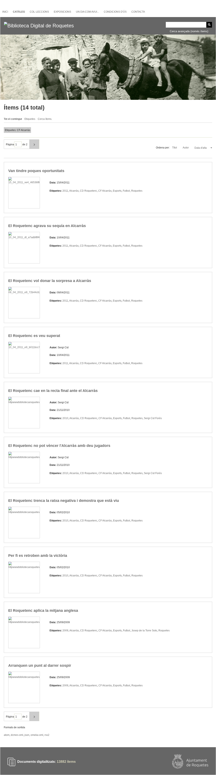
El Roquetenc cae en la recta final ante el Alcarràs (53, 391)
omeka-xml (37, 735)
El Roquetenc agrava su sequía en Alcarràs (47, 226)
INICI (5, 11)
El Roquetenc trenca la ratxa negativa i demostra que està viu (63, 500)
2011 (65, 190)
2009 (65, 630)
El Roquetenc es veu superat (34, 336)
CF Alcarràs (105, 190)
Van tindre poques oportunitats (36, 171)
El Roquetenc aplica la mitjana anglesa (43, 610)
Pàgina (10, 144)
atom (6, 735)
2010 (65, 418)
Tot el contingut (13, 119)
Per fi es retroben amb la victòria (37, 555)
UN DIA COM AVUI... (87, 11)
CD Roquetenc (88, 190)
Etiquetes (29, 119)
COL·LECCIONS (39, 11)
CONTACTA (138, 11)
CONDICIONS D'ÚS (115, 11)
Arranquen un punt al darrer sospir (39, 665)
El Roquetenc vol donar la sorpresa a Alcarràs (49, 281)
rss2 (47, 735)
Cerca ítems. (45, 119)
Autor (186, 147)
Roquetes (136, 190)
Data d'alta (200, 147)
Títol (175, 147)
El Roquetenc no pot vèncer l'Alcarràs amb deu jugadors (59, 446)
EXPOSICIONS (62, 11)
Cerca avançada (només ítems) (189, 31)
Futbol (126, 190)
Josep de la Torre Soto (144, 630)
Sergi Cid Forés (153, 418)
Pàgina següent (34, 144)
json (26, 735)
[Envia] (209, 25)
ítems (66, 761)
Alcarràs (74, 190)
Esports (117, 190)
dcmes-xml (17, 735)
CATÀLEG (19, 11)
